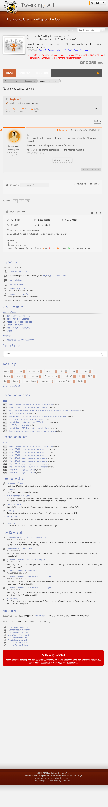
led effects (50, 371)
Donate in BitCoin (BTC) (17, 289)
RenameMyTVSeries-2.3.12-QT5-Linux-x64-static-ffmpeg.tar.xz (30, 587)
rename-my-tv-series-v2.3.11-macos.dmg (22, 570)
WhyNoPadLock (12, 517)
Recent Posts (42, 72)
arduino (19, 371)
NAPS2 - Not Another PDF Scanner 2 (20, 496)
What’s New (24, 72)
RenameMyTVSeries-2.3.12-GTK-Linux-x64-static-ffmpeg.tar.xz (30, 576)
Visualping (10, 510)
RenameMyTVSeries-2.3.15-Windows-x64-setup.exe (26, 559)
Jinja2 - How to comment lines (19, 413)
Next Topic (93, 184)
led (80, 376)
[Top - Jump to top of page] (92, 3)
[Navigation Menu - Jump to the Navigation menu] (103, 3)
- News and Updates (18, 318)
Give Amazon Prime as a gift (18, 635)
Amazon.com (40, 615)
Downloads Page (13, 598)
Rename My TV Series (64, 381)
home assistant (30, 381)
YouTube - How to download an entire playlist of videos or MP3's (43, 234)
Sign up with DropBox (16, 284)
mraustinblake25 (32, 230)
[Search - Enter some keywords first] (102, 30)
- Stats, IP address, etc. (19, 327)
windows (84, 371)
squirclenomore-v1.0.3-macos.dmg (19, 548)
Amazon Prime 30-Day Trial (18, 632)
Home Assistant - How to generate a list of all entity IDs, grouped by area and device (38, 416)
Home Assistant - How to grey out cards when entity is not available (32, 431)
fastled (80, 381)
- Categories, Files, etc (19, 321)
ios (5, 381)
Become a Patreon (15, 280)
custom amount (62, 275)
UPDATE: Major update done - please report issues (26, 419)
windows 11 (46, 381)
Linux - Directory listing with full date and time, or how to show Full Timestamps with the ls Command (44, 410)
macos (6, 371)
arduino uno (34, 376)
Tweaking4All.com (64, 773)
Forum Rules (63, 39)
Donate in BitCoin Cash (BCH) (19, 294)
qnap (73, 371)
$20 (51, 275)
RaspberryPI (68, 376)
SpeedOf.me (11, 489)
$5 (44, 275)
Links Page (11, 523)
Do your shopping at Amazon (18, 271)
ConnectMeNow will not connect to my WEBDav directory (28, 422)
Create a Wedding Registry (18, 642)
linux (62, 371)
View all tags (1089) (12, 386)
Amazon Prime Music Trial (17, 637)
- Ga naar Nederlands (20, 339)
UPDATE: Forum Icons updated (19, 425)
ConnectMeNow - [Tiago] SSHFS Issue (22, 470)
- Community (15, 324)
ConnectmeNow (51, 376)
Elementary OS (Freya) (15, 483)
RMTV (90, 376)
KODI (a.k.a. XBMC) (14, 504)
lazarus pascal (33, 371)
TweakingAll (37, 5)
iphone (15, 381)
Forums (9, 72)
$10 (47, 275)
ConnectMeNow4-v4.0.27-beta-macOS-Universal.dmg (26, 537)
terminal (20, 376)
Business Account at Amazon (19, 630)
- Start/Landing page (18, 316)
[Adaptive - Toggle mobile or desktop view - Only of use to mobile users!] (97, 3)
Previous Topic (81, 184)
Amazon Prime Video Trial (17, 640)
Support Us (71, 662)
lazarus (7, 376)
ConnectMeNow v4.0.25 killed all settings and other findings (29, 428)
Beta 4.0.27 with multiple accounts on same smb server (28, 407)
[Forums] (5, 81)
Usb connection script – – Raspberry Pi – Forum (35, 19)
